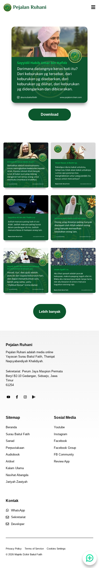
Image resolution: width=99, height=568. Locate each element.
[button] (49, 311)
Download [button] (49, 114)
